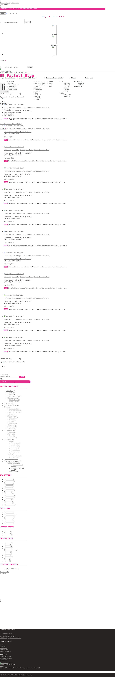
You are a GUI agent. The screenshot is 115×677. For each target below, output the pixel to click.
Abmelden (7, 115)
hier (11, 663)
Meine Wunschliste (9, 114)
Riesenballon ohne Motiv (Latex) (17, 132)
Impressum (3, 646)
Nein (14, 569)
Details (6, 140)
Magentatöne (9, 496)
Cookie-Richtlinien (5, 651)
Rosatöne (8, 494)
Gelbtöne (8, 486)
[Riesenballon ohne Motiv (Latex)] (39, 125)
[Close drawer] (0, 6)
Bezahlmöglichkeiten (6, 658)
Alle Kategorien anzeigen (9, 381)
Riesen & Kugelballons (18, 150)
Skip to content (15, 3)
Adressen (6, 111)
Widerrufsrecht (4, 649)
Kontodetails (7, 112)
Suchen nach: (4, 22)
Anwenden (4, 572)
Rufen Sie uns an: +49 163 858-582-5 (10, 124)
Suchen (28, 22)
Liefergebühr (10, 136)
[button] (3, 61)
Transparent (9, 481)
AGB (1, 644)
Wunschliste (3, 660)
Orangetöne (9, 490)
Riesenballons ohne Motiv (41, 150)
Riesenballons (29, 150)
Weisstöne (9, 479)
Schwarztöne (9, 505)
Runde (8, 546)
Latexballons (7, 150)
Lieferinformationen (5, 656)
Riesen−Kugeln (10, 550)
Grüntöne (8, 501)
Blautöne (8, 499)
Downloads (7, 109)
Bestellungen (7, 107)
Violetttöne (9, 497)
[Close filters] (0, 600)
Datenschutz (3, 648)
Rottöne (8, 492)
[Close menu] (0, 1)
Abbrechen (3, 573)
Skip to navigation (5, 3)
